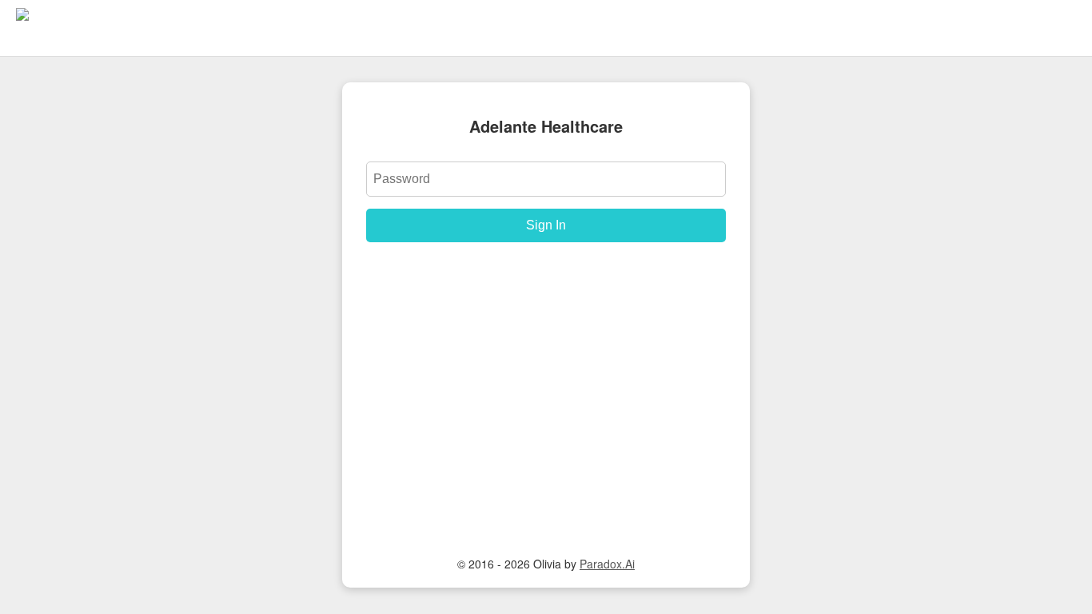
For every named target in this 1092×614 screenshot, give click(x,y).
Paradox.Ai (607, 564)
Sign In (546, 225)
